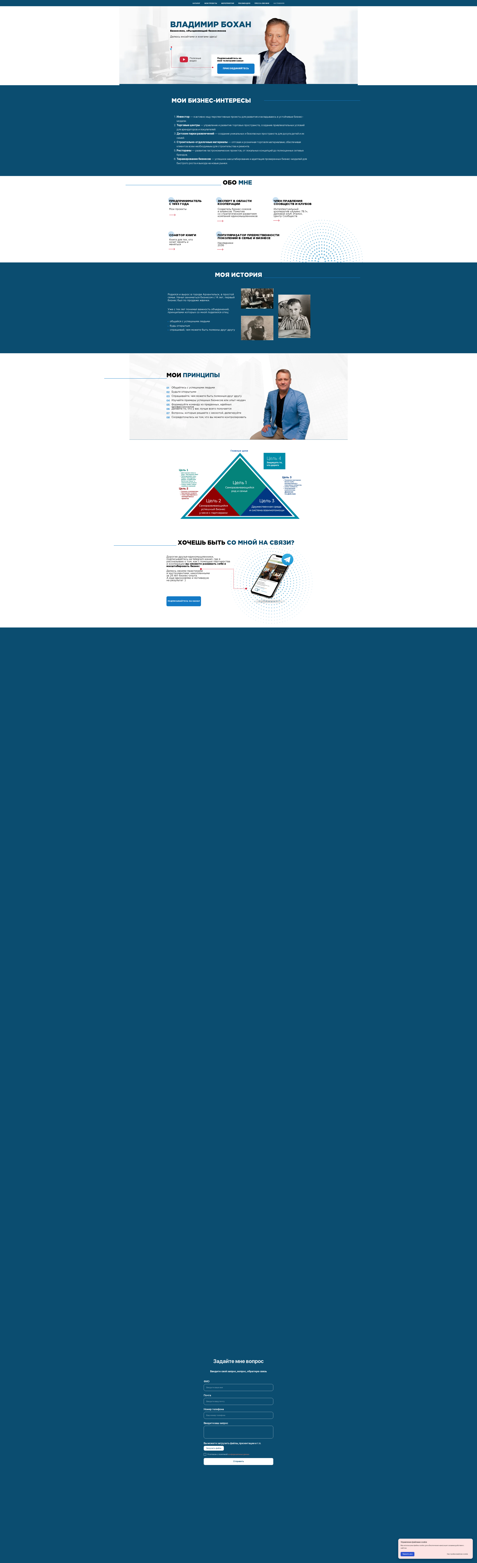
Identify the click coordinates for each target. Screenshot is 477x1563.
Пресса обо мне (262, 3)
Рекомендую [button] (244, 3)
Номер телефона (214, 1409)
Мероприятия (227, 3)
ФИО (206, 1381)
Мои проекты (210, 3)
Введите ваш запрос (216, 1423)
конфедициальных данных (238, 1454)
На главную (279, 3)
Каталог (196, 3)
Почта (207, 1395)
